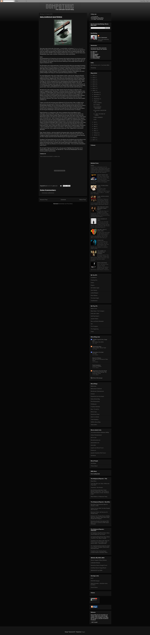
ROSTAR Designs (95, 580)
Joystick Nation (94, 318)
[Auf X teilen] (66, 186)
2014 (93, 79)
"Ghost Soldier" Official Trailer (99, 347)
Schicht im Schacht (96, 366)
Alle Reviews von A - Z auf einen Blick (100, 65)
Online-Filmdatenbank (96, 435)
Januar (96, 135)
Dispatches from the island (97, 396)
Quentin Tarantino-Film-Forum (98, 453)
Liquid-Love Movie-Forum (97, 447)
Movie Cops (94, 411)
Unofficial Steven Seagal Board (98, 567)
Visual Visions (94, 587)
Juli (95, 122)
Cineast (93, 393)
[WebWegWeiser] (94, 600)
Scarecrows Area (96, 346)
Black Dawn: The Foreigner (97, 311)
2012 (93, 84)
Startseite (63, 199)
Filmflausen (93, 404)
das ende (94, 353)
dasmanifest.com (95, 442)
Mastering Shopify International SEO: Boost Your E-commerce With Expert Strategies (100, 522)
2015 (93, 77)
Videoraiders (94, 424)
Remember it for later (98, 352)
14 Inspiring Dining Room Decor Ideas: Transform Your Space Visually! (100, 537)
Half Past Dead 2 (95, 316)
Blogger (83, 631)
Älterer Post (82, 199)
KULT (92, 578)
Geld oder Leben (95, 313)
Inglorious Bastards (78, 48)
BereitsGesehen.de (95, 440)
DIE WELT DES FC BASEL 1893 (102, 230)
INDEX (92, 165)
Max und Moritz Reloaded (97, 321)
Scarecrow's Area (95, 414)
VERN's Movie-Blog (95, 422)
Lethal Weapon (94, 292)
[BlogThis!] (65, 186)
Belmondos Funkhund (96, 388)
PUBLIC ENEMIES (98, 117)
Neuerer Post (43, 199)
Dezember (96, 92)
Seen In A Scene (96, 358)
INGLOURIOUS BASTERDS (97, 107)
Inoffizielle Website (95, 562)
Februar (96, 132)
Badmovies (93, 386)
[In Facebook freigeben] (68, 186)
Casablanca (94, 277)
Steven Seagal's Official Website (99, 560)
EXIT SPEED (97, 104)
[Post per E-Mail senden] (61, 185)
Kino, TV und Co (95, 409)
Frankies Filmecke (95, 406)
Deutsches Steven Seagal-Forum (99, 565)
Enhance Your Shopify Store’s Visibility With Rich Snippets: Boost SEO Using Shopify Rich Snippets (100, 517)
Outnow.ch (93, 450)
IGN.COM (93, 445)
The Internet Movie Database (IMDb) (100, 432)
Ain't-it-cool (93, 437)
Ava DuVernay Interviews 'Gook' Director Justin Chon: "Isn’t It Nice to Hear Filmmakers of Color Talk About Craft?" (100, 492)
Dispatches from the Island (99, 370)
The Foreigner (94, 326)
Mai (95, 126)
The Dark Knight (95, 298)
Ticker (92, 331)
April (95, 128)
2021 (93, 75)
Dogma (92, 285)
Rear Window (94, 295)
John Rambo (94, 290)
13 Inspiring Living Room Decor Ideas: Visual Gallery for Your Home (100, 533)
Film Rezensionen (95, 401)
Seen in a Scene (95, 416)
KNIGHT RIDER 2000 (102, 175)
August (96, 100)
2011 (93, 86)
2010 (93, 88)
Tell (91, 323)
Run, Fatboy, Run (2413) (97, 342)
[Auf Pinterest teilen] (69, 186)
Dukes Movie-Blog (95, 399)
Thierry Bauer (94, 466)
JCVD (95, 119)
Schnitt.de (93, 455)
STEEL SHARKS (98, 102)
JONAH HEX (100, 240)
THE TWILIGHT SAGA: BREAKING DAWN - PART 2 (103, 208)
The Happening (94, 329)
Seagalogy (93, 67)
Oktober (96, 96)
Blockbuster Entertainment (97, 391)
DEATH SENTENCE (102, 262)
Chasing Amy (94, 280)
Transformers (94, 300)
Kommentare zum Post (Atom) (65, 203)
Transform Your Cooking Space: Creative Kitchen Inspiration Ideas (99, 551)
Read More (93, 481)
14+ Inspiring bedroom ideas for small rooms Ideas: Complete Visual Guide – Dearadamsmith (100, 547)
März (95, 130)
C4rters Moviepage (97, 378)
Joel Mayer (93, 463)
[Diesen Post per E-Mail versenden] (63, 186)
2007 (93, 139)
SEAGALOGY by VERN (96, 570)
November (96, 94)
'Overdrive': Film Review (97, 487)
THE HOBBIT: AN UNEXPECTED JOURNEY (101, 252)
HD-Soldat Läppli (95, 287)
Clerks (92, 282)
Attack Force (94, 308)
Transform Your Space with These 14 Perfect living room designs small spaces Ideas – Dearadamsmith (100, 542)
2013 (93, 82)
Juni (95, 124)
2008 (93, 137)
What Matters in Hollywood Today (99, 496)
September (97, 98)
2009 (93, 90)
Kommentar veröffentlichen (48, 193)
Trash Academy (96, 365)
